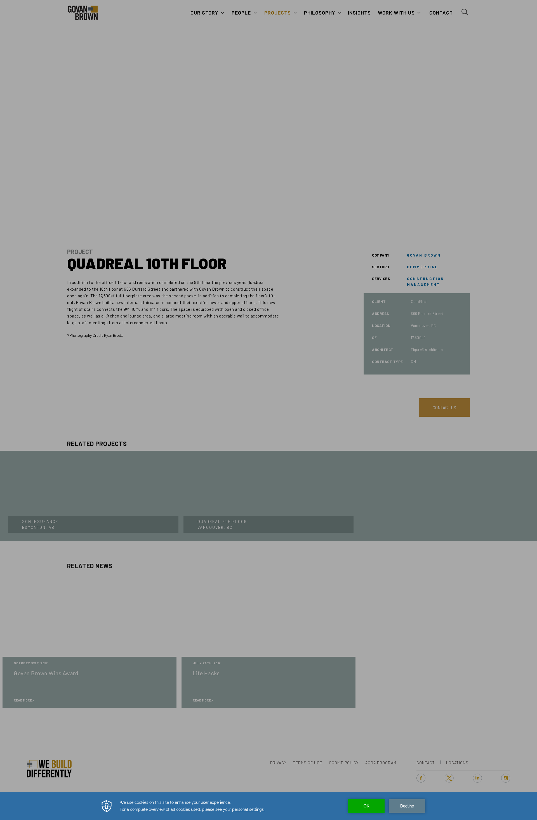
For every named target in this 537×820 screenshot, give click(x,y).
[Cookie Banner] (268, 806)
